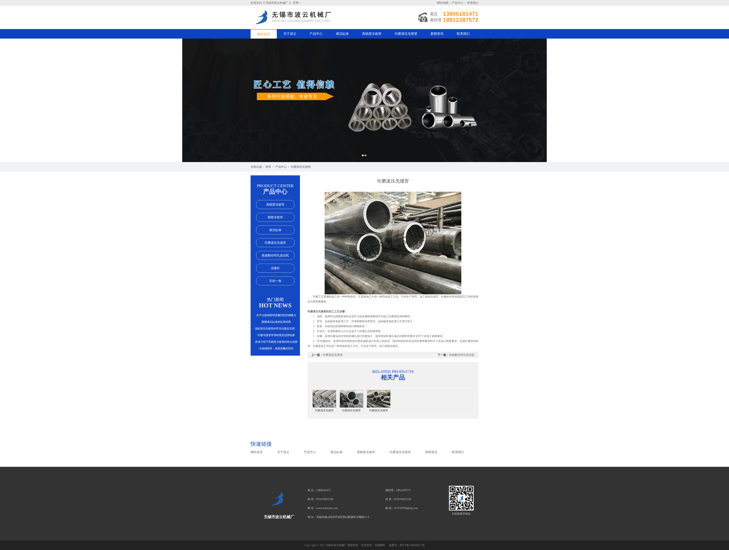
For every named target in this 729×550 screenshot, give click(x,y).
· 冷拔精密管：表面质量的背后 (275, 348)
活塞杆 (275, 268)
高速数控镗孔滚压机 (275, 255)
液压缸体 (342, 34)
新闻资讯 (437, 34)
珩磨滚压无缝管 (406, 34)
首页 (268, 166)
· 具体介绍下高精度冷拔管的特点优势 (275, 341)
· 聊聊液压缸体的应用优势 (275, 322)
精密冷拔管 (275, 217)
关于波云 (289, 34)
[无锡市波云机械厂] (364, 100)
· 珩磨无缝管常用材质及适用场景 (275, 335)
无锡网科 (380, 545)
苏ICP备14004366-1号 (412, 545)
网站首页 (263, 34)
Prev (6, 100)
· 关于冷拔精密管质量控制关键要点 (275, 315)
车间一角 (275, 281)
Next (722, 100)
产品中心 (457, 2)
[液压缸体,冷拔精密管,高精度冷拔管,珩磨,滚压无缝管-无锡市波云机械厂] (279, 500)
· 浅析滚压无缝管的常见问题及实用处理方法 (275, 328)
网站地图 (442, 2)
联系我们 (472, 2)
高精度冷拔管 (371, 34)
